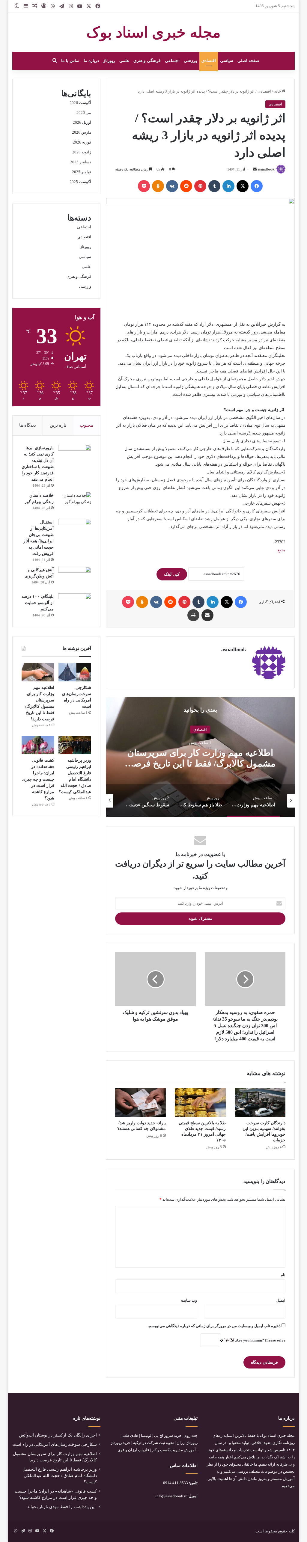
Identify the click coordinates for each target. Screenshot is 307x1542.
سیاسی (226, 60)
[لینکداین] (228, 186)
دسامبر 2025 (80, 162)
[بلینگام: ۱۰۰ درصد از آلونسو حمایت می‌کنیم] (74, 604)
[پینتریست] (200, 186)
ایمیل (280, 1300)
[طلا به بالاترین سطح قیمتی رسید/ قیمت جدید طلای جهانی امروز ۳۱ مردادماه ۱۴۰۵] (200, 1102)
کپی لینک (172, 574)
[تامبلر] (214, 186)
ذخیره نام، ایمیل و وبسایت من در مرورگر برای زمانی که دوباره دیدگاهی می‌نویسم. (214, 1326)
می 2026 (83, 112)
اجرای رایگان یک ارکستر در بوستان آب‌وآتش (58, 1435)
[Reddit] (186, 186)
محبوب (86, 425)
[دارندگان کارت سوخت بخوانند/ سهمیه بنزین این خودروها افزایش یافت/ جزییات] (260, 1102)
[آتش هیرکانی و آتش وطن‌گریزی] (74, 578)
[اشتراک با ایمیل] (207, 615)
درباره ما (91, 60)
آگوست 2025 (80, 181)
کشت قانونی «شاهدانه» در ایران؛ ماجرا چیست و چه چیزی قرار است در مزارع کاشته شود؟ (38, 779)
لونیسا (146, 1435)
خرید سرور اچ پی (168, 1435)
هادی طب (130, 1435)
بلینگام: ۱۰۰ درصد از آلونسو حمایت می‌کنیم (38, 602)
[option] (199, 757)
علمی (124, 60)
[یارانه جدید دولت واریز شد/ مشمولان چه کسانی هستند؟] (140, 1102)
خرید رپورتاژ (120, 1442)
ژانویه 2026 (81, 152)
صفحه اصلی (248, 60)
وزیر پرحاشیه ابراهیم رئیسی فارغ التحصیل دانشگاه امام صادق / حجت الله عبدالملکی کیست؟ (59, 1475)
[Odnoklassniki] (158, 186)
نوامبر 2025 (81, 172)
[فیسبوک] (257, 186)
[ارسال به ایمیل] (255, 169)
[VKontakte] (172, 186)
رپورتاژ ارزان (187, 1442)
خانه (278, 91)
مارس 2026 (81, 132)
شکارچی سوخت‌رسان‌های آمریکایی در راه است (54, 1444)
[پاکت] (144, 186)
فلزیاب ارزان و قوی (133, 1450)
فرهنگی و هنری (147, 60)
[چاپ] (193, 615)
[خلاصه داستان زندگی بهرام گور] (74, 503)
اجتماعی (172, 60)
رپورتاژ (109, 60)
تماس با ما (70, 60)
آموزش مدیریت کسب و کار (174, 1450)
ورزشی (190, 60)
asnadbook (266, 169)
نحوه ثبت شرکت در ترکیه (153, 1442)
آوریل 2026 (82, 122)
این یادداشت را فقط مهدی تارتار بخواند (62, 1507)
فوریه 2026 (82, 142)
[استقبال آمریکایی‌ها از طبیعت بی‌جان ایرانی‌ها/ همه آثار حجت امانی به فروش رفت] (74, 530)
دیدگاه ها (27, 425)
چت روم (191, 1435)
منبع (281, 549)
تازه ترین (58, 425)
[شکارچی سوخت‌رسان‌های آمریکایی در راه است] (74, 672)
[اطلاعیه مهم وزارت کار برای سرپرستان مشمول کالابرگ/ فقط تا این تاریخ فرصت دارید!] (38, 672)
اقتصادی (208, 60)
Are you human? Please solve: (259, 1340)
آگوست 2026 (80, 102)
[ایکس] (243, 186)
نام (283, 1275)
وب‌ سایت (189, 1300)
